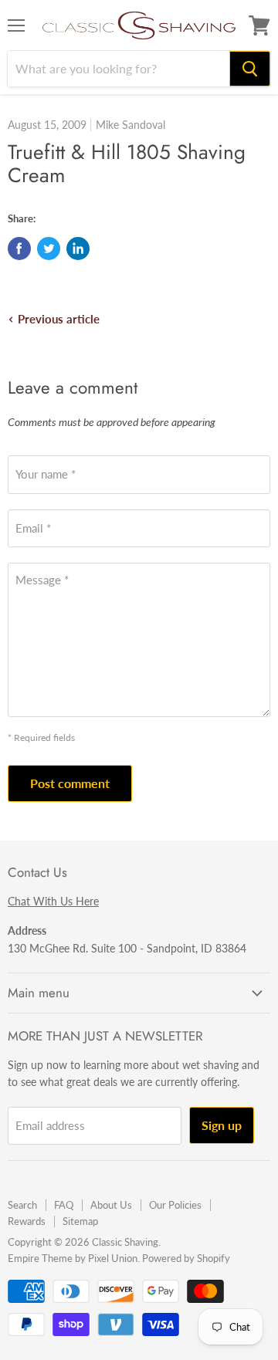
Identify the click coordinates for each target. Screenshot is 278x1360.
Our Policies (175, 1205)
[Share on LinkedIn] (78, 248)
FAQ (63, 1205)
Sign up (222, 1125)
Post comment (70, 783)
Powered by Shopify (186, 1258)
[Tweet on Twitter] (48, 248)
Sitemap (80, 1221)
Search (22, 1205)
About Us (111, 1205)
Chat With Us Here (53, 901)
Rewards (27, 1221)
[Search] (249, 68)
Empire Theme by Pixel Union (72, 1258)
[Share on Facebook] (19, 248)
